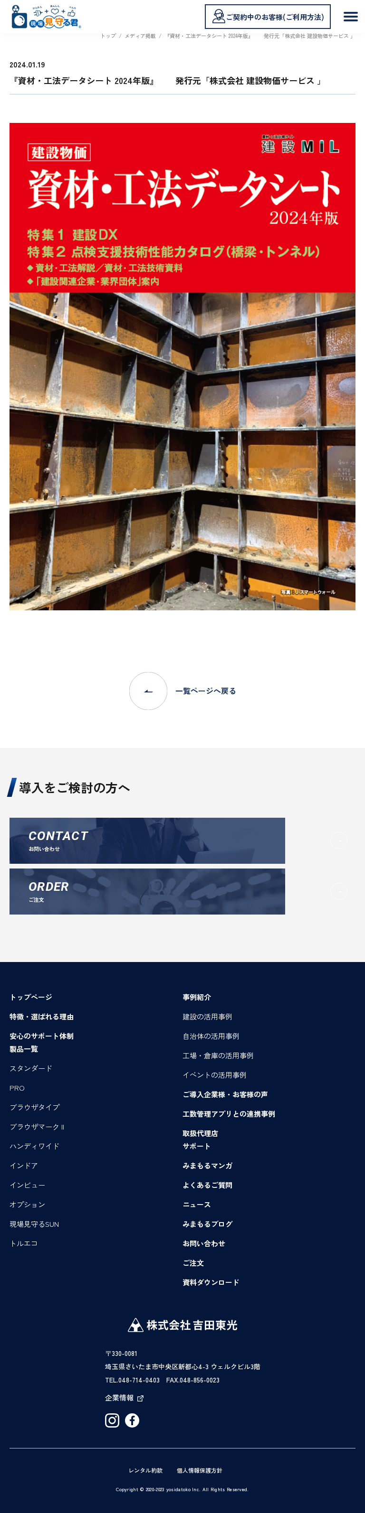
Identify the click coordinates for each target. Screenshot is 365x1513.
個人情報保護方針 (199, 1470)
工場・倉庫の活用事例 (218, 1055)
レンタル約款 (145, 1470)
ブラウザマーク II (37, 1126)
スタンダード (31, 1068)
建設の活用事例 (207, 1016)
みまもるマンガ (207, 1165)
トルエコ (24, 1243)
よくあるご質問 (207, 1185)
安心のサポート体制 (42, 1036)
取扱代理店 (200, 1133)
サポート (196, 1146)
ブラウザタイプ (34, 1107)
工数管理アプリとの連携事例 (228, 1114)
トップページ (31, 997)
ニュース (196, 1204)
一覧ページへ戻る (205, 690)
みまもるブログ (207, 1224)
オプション (27, 1204)
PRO (17, 1088)
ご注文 (193, 1263)
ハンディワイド (34, 1146)
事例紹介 (196, 997)
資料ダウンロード (211, 1282)
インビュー (27, 1185)
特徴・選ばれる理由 (42, 1016)
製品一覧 (24, 1049)
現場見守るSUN (34, 1224)
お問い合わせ (203, 1243)
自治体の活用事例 (211, 1036)
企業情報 (119, 1397)
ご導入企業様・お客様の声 (225, 1094)
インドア (24, 1165)
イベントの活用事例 (214, 1075)
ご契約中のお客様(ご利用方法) (275, 17)
